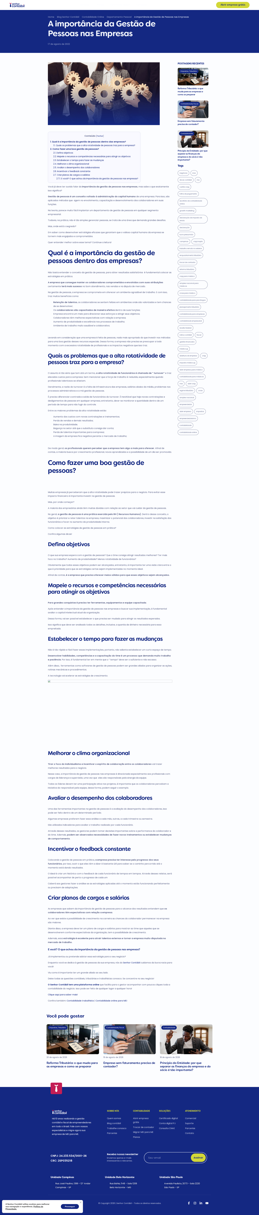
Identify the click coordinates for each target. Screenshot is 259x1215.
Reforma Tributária (187, 269)
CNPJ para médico (187, 276)
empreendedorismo (188, 418)
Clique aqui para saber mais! (63, 994)
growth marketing (187, 211)
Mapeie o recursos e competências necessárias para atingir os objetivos (92, 156)
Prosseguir (70, 1206)
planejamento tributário (189, 307)
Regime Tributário (186, 390)
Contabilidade (185, 425)
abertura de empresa (188, 356)
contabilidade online (188, 432)
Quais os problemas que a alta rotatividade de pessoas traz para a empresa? (94, 145)
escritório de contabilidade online (191, 202)
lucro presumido (186, 234)
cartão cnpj (184, 187)
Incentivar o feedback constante (72, 171)
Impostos (200, 411)
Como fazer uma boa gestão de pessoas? (74, 149)
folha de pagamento (188, 194)
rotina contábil (186, 335)
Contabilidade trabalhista (80, 1000)
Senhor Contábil (132, 962)
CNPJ (204, 356)
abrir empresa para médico (191, 370)
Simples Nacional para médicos (189, 284)
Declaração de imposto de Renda (191, 219)
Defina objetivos (63, 152)
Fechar (100, 136)
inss (194, 173)
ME (198, 180)
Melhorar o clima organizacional (71, 163)
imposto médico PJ (187, 363)
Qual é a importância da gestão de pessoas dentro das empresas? (88, 141)
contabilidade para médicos (192, 376)
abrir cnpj (191, 383)
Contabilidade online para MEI (111, 1000)
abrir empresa (185, 411)
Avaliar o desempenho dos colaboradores (76, 167)
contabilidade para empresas (192, 314)
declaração (185, 227)
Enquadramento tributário (190, 255)
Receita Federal (185, 328)
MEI (181, 383)
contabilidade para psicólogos (193, 300)
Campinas (184, 241)
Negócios (183, 173)
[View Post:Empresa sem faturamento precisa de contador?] (193, 109)
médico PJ (184, 349)
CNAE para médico (187, 293)
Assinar (198, 1157)
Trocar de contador (187, 262)
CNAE (200, 390)
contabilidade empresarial (191, 321)
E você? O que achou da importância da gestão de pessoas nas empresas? (97, 178)
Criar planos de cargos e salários (71, 174)
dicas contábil (186, 180)
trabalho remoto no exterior (191, 248)
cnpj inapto (198, 241)
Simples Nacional (187, 397)
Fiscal (199, 335)
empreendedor (186, 404)
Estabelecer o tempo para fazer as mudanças (78, 160)
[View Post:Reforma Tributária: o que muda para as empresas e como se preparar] (193, 76)
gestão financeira (187, 342)
